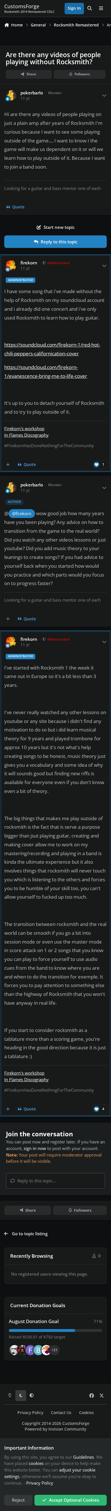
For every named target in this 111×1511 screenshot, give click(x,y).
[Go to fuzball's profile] (30, 1350)
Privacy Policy (30, 1412)
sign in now (35, 1148)
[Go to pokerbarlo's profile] (11, 95)
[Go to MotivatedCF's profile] (46, 1350)
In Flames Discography (26, 435)
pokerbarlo (31, 93)
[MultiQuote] (8, 464)
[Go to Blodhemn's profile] (38, 1350)
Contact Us (61, 1412)
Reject (18, 1500)
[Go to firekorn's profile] (11, 265)
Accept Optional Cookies (74, 1500)
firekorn (28, 263)
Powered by (55, 1429)
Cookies (86, 1412)
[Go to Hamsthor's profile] (14, 1350)
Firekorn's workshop (24, 428)
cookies (36, 1463)
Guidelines (83, 1457)
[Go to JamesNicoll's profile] (22, 1350)
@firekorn (21, 514)
